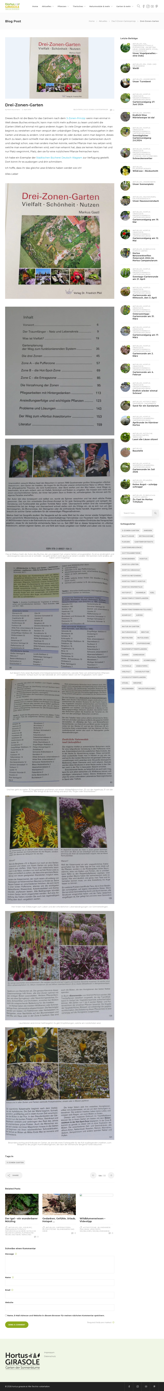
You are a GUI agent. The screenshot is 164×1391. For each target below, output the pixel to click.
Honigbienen (128, 559)
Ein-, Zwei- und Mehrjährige (144, 65)
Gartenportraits (144, 542)
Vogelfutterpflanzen (134, 677)
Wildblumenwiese (101, 1231)
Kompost (126, 615)
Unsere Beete (145, 49)
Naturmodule (129, 632)
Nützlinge (127, 643)
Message (9, 1254)
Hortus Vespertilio (132, 587)
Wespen (146, 113)
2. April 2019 (26, 109)
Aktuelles (46, 6)
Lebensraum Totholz (15, 1229)
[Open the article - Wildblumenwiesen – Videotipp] (88, 1204)
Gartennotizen (63, 1227)
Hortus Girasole (131, 570)
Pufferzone (143, 643)
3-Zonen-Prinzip (75, 118)
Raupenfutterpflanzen (134, 649)
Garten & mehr (123, 6)
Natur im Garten (130, 626)
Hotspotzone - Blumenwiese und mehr (58, 1230)
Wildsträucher (146, 688)
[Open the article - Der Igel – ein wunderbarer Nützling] (13, 1204)
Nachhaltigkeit (130, 621)
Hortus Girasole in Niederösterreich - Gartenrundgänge (142, 97)
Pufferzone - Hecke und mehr (20, 1234)
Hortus (143, 559)
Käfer (139, 615)
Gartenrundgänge (132, 547)
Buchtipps (78, 109)
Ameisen (148, 530)
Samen (125, 655)
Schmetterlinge (130, 660)
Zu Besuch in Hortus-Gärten (144, 250)
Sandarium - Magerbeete (144, 403)
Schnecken (149, 660)
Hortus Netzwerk (131, 576)
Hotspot (126, 593)
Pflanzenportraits (142, 169)
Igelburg (27, 1227)
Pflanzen (62, 6)
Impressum (49, 1352)
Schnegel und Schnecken (145, 156)
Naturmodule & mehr (99, 6)
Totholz (126, 666)
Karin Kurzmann (13, 109)
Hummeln (140, 593)
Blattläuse (128, 536)
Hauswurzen (149, 197)
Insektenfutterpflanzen (135, 598)
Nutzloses (143, 638)
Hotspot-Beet (149, 402)
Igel (20, 1227)
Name (8, 1277)
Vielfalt (126, 672)
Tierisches (78, 6)
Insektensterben (131, 604)
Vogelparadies (140, 51)
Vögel (155, 49)
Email (8, 1290)
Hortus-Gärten (130, 564)
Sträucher (138, 482)
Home (35, 6)
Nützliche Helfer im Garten (20, 1232)
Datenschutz (50, 1356)
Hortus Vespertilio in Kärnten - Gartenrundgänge (144, 418)
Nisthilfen (127, 638)
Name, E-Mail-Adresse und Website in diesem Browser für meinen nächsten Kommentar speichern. (56, 1315)
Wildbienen (128, 688)
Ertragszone (146, 536)
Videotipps (95, 1229)
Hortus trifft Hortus (133, 581)
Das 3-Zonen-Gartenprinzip (123, 21)
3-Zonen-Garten (15, 1162)
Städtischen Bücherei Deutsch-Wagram (59, 157)
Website (9, 1302)
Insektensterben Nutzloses (136, 609)
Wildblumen (85, 1231)
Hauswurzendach (141, 199)
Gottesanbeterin (131, 553)
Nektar (145, 632)
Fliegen (126, 542)
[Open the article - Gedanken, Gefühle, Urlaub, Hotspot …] (50, 1204)
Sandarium (138, 655)
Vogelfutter (142, 672)
